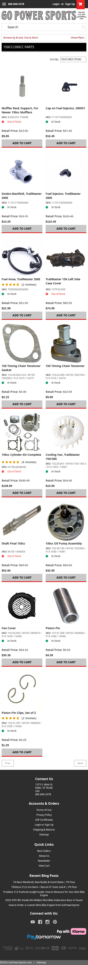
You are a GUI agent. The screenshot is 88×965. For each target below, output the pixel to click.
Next (80, 763)
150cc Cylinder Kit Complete (21, 455)
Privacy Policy (44, 815)
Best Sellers (44, 851)
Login (56, 4)
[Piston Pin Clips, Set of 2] (22, 690)
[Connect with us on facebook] (40, 921)
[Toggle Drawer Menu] (4, 4)
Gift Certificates (44, 819)
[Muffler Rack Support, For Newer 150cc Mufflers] (22, 85)
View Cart (44, 865)
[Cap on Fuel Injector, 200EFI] (66, 85)
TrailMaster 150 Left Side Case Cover (63, 281)
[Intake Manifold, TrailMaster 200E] (22, 171)
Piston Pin (53, 628)
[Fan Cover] (22, 605)
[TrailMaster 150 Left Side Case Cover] (66, 256)
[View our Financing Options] (44, 937)
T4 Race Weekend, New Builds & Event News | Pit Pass (44, 882)
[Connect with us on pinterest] (55, 921)
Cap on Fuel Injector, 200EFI (65, 108)
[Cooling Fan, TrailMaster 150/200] (66, 432)
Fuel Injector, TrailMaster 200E (63, 196)
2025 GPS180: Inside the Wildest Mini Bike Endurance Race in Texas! (44, 900)
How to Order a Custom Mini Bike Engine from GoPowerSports (44, 905)
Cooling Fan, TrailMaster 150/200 (63, 457)
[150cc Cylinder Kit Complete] (22, 432)
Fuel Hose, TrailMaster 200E (21, 279)
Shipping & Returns (44, 829)
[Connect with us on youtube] (32, 921)
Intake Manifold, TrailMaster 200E (22, 196)
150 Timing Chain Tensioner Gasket (21, 368)
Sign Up (70, 4)
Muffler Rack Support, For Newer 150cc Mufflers (20, 110)
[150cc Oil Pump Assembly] (66, 521)
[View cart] (81, 4)
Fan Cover (9, 628)
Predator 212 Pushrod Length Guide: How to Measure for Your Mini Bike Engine (44, 893)
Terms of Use (44, 810)
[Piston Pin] (66, 605)
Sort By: (54, 59)
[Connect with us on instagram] (47, 921)
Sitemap (44, 834)
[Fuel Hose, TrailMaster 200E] (22, 256)
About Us (44, 856)
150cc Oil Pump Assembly (64, 543)
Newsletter (44, 860)
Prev (7, 763)
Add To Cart (22, 143)
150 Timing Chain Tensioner (65, 366)
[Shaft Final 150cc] (22, 521)
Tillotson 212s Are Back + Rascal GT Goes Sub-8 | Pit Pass (44, 887)
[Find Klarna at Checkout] (44, 931)
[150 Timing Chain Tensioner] (66, 343)
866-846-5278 (16, 4)
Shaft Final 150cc (13, 543)
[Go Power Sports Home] (44, 15)
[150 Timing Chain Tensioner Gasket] (22, 343)
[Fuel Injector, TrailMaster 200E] (66, 171)
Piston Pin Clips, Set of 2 (19, 713)
